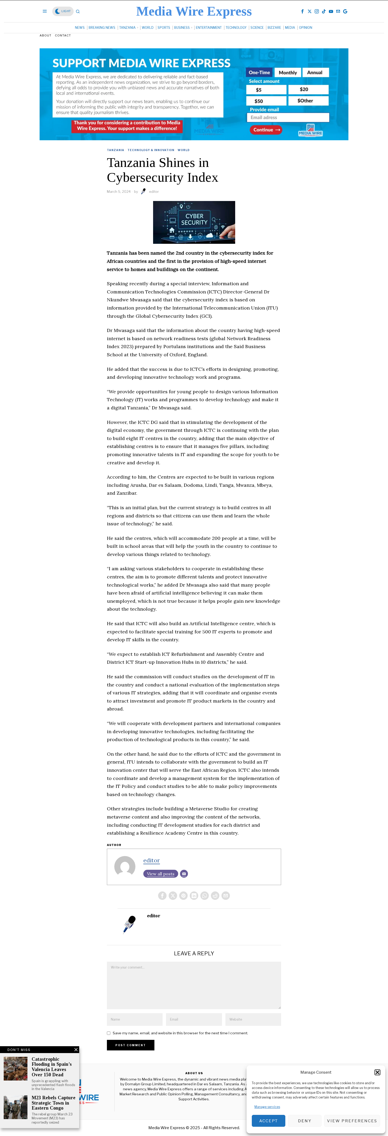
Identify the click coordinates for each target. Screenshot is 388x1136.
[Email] (184, 874)
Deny (304, 1121)
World (184, 150)
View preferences (352, 1121)
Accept (268, 1121)
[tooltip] (302, 11)
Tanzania (115, 150)
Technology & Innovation (150, 150)
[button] (377, 1072)
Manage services (267, 1107)
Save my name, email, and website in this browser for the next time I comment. (180, 1033)
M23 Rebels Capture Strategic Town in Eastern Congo (53, 1103)
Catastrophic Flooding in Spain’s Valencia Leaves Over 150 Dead (52, 1067)
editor (154, 191)
